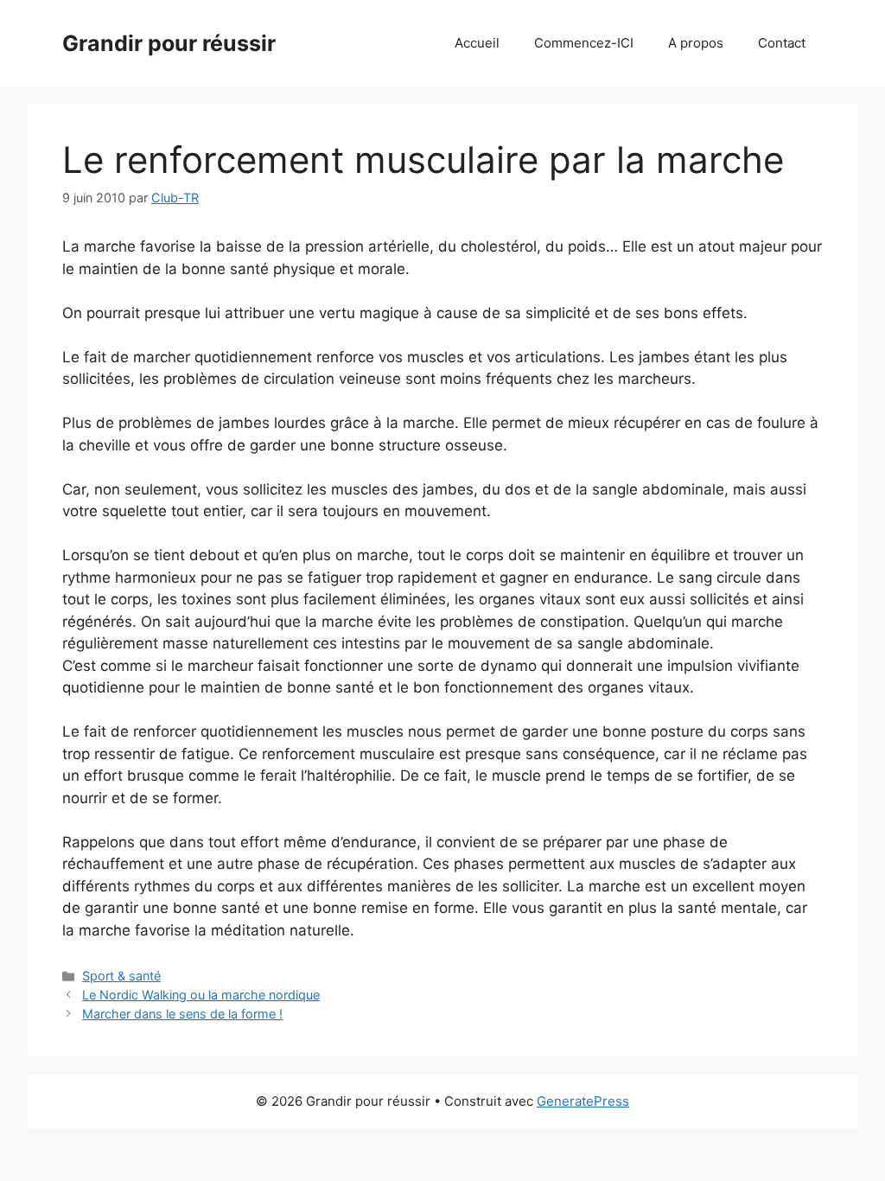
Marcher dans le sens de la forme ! (182, 1013)
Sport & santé (121, 975)
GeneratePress (583, 1101)
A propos (695, 43)
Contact (781, 43)
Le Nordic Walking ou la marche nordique (201, 994)
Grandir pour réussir (169, 43)
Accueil (477, 43)
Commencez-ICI (584, 43)
